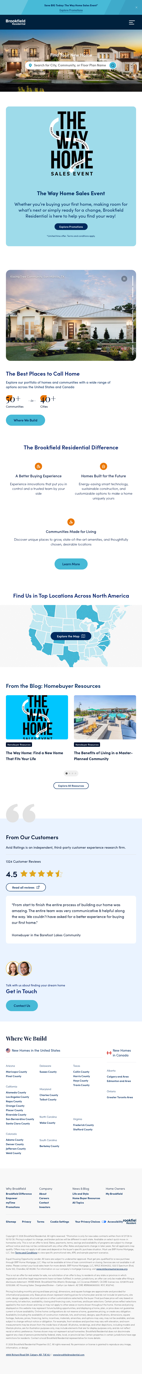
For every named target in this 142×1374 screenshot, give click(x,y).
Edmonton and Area (119, 1081)
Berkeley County (49, 1146)
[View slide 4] (132, 315)
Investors (44, 1206)
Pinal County (13, 1076)
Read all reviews (23, 887)
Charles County (49, 1095)
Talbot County (48, 1099)
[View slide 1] (132, 281)
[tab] (66, 773)
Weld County (13, 1153)
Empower (11, 1198)
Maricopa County (16, 1071)
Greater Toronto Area (120, 1097)
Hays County (80, 1080)
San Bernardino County (20, 1119)
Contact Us (22, 1005)
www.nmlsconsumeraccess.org (111, 1268)
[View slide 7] (132, 350)
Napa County (14, 1101)
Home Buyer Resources (86, 1198)
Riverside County (16, 1114)
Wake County (47, 1122)
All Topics (78, 1202)
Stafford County (82, 1129)
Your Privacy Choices (87, 1221)
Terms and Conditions (26, 1252)
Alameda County (16, 1092)
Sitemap (11, 1221)
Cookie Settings (59, 1221)
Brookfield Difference (19, 1193)
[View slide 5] (132, 327)
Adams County (14, 1139)
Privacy (26, 1221)
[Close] (136, 7)
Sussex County (48, 1071)
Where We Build (25, 420)
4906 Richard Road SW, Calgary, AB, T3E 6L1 (28, 1354)
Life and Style (80, 1193)
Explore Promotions (71, 10)
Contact (44, 1202)
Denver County (15, 1144)
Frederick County (83, 1125)
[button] (124, 279)
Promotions (13, 1206)
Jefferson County (16, 1148)
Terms (40, 1221)
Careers (44, 1198)
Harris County (81, 1076)
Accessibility (115, 1221)
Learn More (71, 564)
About (42, 1193)
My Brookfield (114, 1193)
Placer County (14, 1110)
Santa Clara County (18, 1123)
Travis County (81, 1085)
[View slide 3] (132, 304)
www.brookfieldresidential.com (68, 1354)
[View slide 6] (132, 338)
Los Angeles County (17, 1097)
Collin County (81, 1071)
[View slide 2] (132, 292)
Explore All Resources (71, 785)
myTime (10, 1202)
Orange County (15, 1105)
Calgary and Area (118, 1076)
